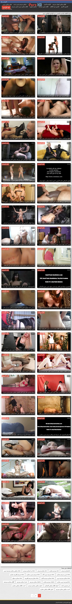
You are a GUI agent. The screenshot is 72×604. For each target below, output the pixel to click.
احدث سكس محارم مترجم (63, 589)
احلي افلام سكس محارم (46, 589)
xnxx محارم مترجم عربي (63, 578)
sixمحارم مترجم (65, 571)
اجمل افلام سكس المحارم (51, 585)
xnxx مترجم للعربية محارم (17, 574)
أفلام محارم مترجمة (9, 582)
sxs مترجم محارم (54, 571)
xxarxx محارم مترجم (35, 582)
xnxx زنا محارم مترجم (29, 571)
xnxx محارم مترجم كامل (47, 578)
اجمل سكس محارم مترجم (35, 585)
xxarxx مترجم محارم (49, 582)
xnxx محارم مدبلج (17, 578)
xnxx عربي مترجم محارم (63, 574)
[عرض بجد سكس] (29, 7)
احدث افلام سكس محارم (18, 585)
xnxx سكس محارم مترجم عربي (12, 571)
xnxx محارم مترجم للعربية (31, 578)
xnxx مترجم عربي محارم (33, 574)
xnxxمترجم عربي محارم (63, 582)
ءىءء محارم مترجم (22, 582)
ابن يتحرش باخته (65, 585)
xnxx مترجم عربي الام (48, 574)
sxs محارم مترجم (42, 571)
